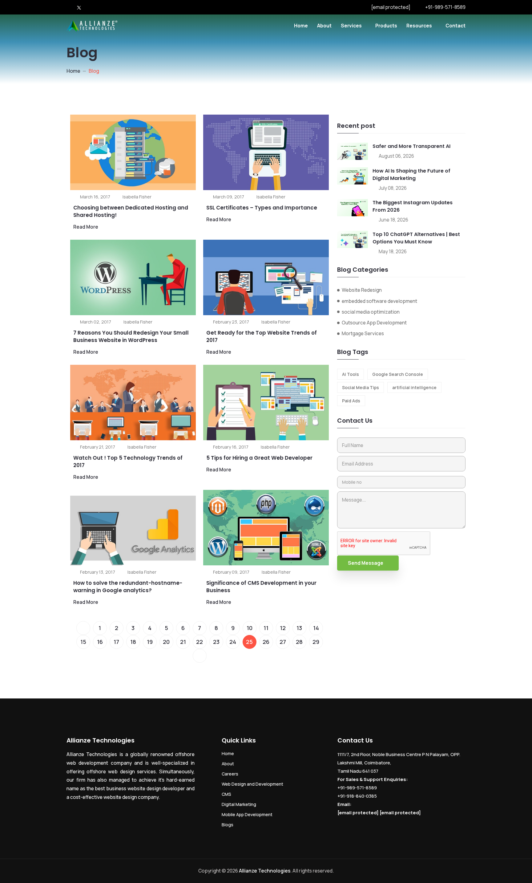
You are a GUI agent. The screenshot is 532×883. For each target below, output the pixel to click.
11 (266, 628)
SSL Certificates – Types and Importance (261, 207)
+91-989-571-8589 (445, 7)
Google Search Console (397, 374)
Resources (419, 25)
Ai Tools (350, 374)
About (324, 25)
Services (351, 25)
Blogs (227, 825)
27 (283, 641)
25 (249, 641)
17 (116, 641)
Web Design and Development (252, 784)
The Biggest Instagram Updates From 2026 (413, 206)
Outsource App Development (374, 322)
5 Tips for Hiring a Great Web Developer (259, 458)
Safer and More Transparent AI (411, 146)
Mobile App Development (247, 814)
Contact (455, 25)
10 (249, 628)
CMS (226, 794)
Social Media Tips (360, 387)
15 (83, 641)
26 (266, 641)
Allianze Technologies (264, 870)
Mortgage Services (363, 333)
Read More (85, 226)
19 (150, 641)
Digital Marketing (239, 804)
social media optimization (371, 311)
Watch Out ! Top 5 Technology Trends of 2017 (128, 461)
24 (232, 641)
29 (315, 641)
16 (100, 641)
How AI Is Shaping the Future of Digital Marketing (411, 174)
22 (199, 641)
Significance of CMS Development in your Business (261, 586)
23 (216, 641)
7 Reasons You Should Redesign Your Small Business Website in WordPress (131, 336)
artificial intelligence (414, 387)
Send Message (365, 563)
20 (166, 641)
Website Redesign (362, 290)
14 (316, 628)
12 (283, 628)
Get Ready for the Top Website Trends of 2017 (261, 336)
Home (301, 25)
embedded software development (379, 301)
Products (386, 25)
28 (299, 641)
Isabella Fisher (137, 197)
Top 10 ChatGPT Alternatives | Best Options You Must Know (416, 238)
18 (133, 641)
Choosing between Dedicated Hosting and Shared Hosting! (130, 211)
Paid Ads (351, 401)
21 (183, 641)
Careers (230, 774)
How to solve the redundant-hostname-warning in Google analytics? (127, 586)
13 (299, 628)
